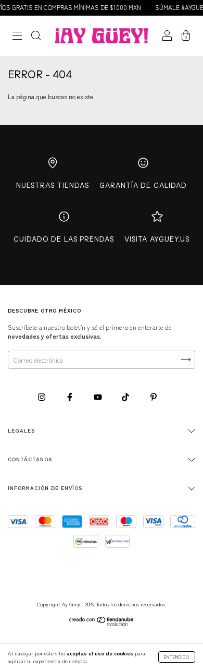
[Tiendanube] (101, 623)
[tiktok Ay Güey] (126, 396)
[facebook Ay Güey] (70, 396)
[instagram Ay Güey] (42, 396)
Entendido (176, 657)
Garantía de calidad (143, 185)
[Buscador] (36, 36)
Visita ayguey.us (156, 239)
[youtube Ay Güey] (98, 396)
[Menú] (17, 36)
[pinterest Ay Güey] (153, 396)
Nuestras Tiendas (52, 185)
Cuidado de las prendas (64, 239)
